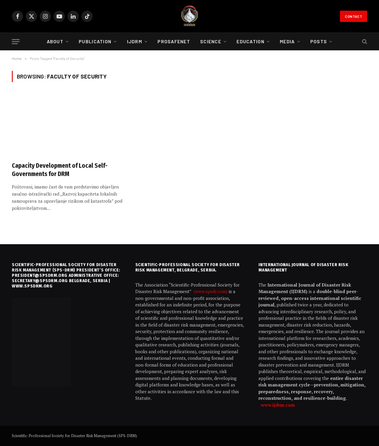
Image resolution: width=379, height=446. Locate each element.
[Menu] (16, 41)
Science (210, 41)
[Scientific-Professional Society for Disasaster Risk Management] (189, 16)
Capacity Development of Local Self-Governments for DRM (59, 170)
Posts (318, 41)
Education (250, 41)
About (55, 41)
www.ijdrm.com (278, 405)
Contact (353, 16)
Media (287, 41)
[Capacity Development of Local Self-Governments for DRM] (67, 125)
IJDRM (134, 41)
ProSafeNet (174, 41)
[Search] (364, 41)
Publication (95, 41)
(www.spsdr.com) (211, 291)
